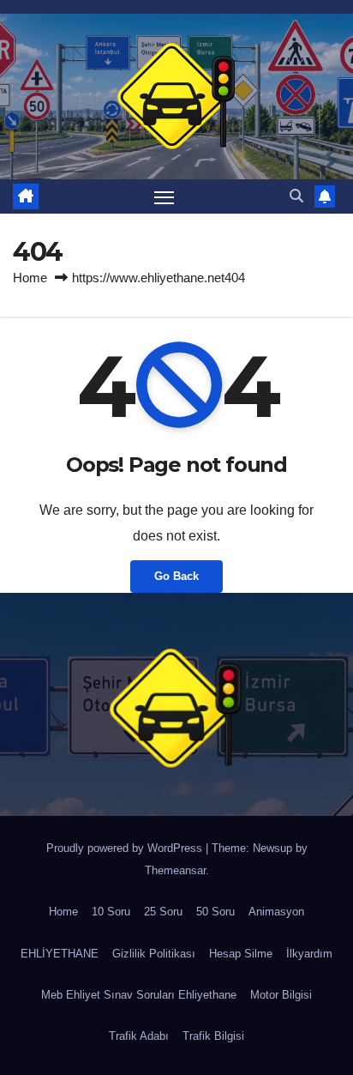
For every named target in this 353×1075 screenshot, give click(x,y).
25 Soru (163, 911)
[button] (296, 196)
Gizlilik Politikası (153, 953)
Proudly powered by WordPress (126, 848)
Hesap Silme (240, 953)
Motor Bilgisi (281, 994)
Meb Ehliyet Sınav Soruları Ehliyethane (138, 994)
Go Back (176, 576)
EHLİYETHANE (60, 953)
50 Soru (215, 911)
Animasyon (276, 911)
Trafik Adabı (139, 1036)
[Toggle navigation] (164, 196)
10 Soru (111, 911)
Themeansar (175, 870)
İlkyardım (309, 953)
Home (30, 277)
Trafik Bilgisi (213, 1036)
